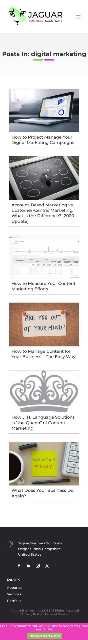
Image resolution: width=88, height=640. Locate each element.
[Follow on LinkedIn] (28, 565)
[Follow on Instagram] (38, 565)
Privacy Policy (31, 614)
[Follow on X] (47, 565)
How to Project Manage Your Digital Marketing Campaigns (42, 140)
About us (14, 588)
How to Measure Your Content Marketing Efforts (43, 286)
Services (14, 594)
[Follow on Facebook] (19, 565)
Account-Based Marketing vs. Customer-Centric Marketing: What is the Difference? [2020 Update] (42, 213)
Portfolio (14, 601)
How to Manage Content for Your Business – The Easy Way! (44, 354)
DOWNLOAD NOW (45, 636)
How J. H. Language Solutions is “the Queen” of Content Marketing (43, 423)
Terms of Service (56, 614)
